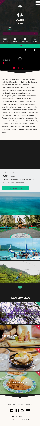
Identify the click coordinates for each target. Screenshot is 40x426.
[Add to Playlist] (18, 68)
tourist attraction (16, 34)
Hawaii (20, 23)
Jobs (12, 416)
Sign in (20, 45)
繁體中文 (29, 404)
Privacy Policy (23, 416)
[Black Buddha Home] (20, 7)
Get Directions (15, 188)
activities (34, 34)
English (11, 404)
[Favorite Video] (14, 68)
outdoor (26, 34)
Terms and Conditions (20, 420)
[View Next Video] (22, 68)
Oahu (10, 29)
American (6, 34)
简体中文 (20, 404)
